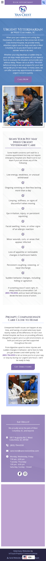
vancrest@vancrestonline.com (24, 450)
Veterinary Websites (21, 551)
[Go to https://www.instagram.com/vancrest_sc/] (25, 474)
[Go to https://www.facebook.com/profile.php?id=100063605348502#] (20, 474)
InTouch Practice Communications (23, 553)
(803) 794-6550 (36, 62)
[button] (43, 2)
